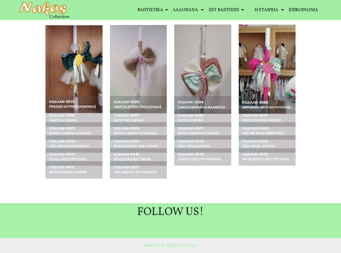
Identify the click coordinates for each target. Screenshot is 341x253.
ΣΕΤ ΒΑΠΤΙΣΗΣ (224, 10)
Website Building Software (170, 245)
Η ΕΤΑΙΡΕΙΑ (267, 10)
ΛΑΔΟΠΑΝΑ (186, 10)
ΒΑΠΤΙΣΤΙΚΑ (150, 10)
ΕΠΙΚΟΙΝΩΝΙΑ (304, 10)
